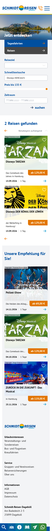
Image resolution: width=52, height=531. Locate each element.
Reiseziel (9, 60)
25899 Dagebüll (13, 514)
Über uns (9, 474)
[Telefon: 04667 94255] (40, 8)
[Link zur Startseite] (19, 8)
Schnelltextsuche (14, 72)
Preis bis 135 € (12, 85)
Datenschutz (11, 496)
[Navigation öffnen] (47, 8)
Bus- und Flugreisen (15, 448)
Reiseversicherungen (15, 470)
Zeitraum (9, 95)
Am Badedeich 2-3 (14, 510)
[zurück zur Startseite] (7, 130)
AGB (6, 488)
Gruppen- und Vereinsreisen (19, 466)
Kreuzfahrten (11, 452)
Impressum (10, 492)
